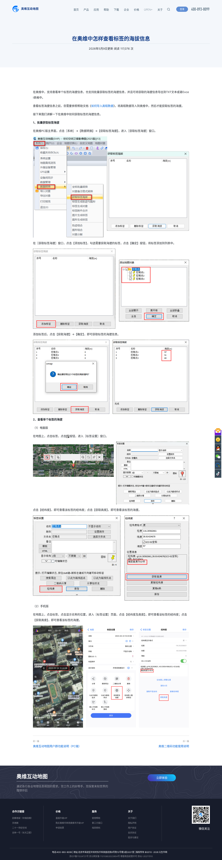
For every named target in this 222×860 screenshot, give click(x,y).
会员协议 (132, 832)
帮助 (106, 9)
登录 (182, 9)
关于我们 (132, 818)
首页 (76, 9)
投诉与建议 (133, 837)
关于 (160, 9)
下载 (116, 9)
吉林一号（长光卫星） (22, 832)
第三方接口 (97, 823)
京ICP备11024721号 (79, 856)
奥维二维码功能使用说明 (174, 746)
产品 (86, 9)
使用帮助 (96, 818)
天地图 (15, 823)
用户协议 (132, 828)
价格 (136, 9)
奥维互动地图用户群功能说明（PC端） (57, 746)
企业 (126, 9)
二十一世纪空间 (19, 828)
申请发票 (60, 828)
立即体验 (161, 777)
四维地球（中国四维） (22, 818)
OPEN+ (148, 9)
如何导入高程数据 (102, 106)
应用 (96, 9)
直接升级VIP (61, 818)
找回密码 (96, 828)
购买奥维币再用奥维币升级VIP (70, 823)
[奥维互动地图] (25, 9)
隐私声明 (132, 823)
